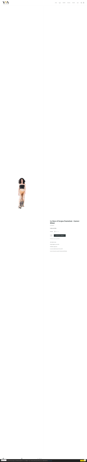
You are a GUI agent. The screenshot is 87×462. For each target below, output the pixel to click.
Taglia (51, 231)
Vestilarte (52, 225)
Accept (83, 460)
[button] (3, 460)
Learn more (50, 460)
